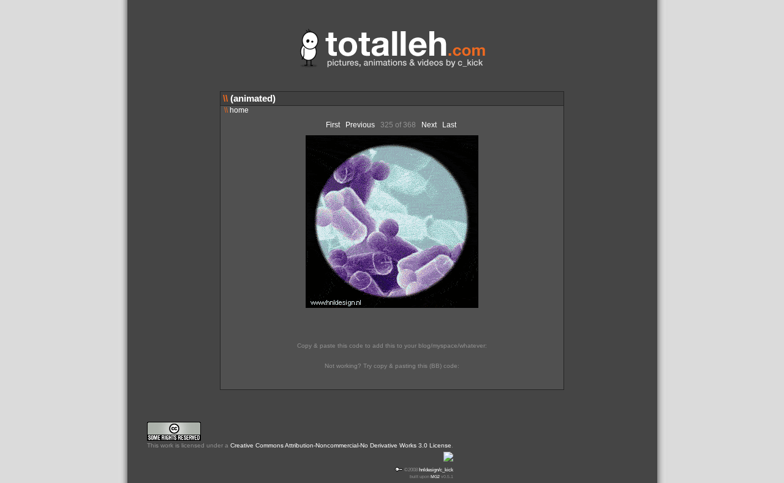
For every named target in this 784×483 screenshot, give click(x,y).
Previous (360, 125)
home (236, 110)
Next (429, 125)
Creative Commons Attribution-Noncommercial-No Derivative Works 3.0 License (340, 445)
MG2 (435, 476)
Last (449, 125)
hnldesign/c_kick (436, 469)
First (333, 125)
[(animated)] (392, 305)
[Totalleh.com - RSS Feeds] (448, 463)
